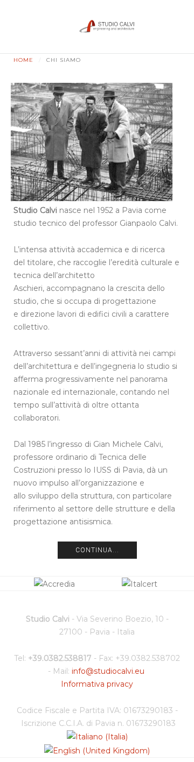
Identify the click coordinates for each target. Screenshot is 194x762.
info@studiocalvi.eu (108, 671)
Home (23, 59)
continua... (97, 550)
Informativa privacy (97, 684)
